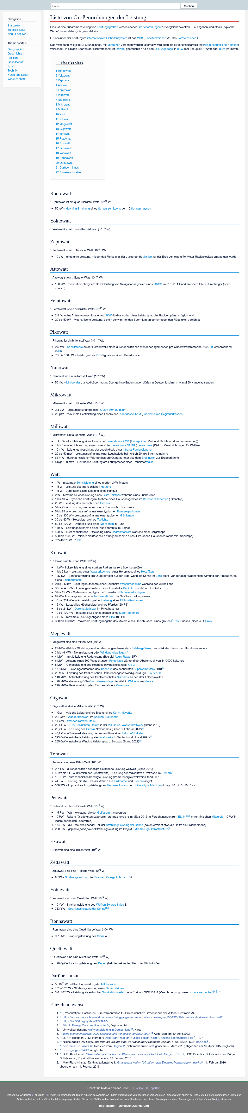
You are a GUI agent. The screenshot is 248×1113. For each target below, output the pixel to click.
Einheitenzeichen (155, 38)
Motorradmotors (129, 612)
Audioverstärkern (104, 596)
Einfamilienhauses (131, 600)
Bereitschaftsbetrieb (155, 499)
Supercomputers (144, 669)
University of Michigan (147, 785)
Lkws (208, 621)
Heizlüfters (148, 571)
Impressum (107, 1106)
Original (117, 1046)
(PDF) (133, 1054)
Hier (47, 1094)
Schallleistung (85, 482)
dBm (222, 49)
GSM (105, 495)
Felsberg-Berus (141, 648)
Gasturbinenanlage (101, 681)
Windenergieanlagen (113, 652)
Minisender (73, 382)
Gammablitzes (115, 988)
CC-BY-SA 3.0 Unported (144, 1088)
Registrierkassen (172, 414)
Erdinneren (148, 457)
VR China (114, 725)
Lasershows (144, 445)
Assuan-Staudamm (106, 717)
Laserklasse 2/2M (118, 441)
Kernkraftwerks (122, 712)
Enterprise (122, 685)
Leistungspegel (163, 49)
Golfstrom (103, 812)
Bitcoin (90, 729)
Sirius (120, 904)
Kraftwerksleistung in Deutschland (108, 1029)
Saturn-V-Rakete (132, 733)
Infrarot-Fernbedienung (137, 449)
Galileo (147, 256)
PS (79, 540)
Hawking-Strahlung (78, 208)
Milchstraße (108, 984)
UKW (108, 315)
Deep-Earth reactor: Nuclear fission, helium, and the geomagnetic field (149, 1037)
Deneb (102, 963)
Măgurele (217, 816)
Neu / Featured (17, 34)
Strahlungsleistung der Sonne (124, 825)
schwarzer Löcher (200, 992)
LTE (98, 355)
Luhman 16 (123, 877)
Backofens (130, 588)
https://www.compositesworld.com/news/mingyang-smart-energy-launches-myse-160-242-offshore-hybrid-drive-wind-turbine (141, 1017)
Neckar (149, 681)
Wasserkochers (100, 571)
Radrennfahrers (121, 532)
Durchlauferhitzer (85, 608)
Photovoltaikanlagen (132, 592)
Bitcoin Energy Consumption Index (85, 1025)
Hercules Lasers (117, 785)
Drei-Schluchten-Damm (84, 725)
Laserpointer (138, 441)
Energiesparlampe (128, 511)
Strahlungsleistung (76, 877)
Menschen (107, 524)
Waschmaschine (130, 584)
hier (32, 1094)
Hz (212, 347)
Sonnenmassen (141, 208)
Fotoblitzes (116, 660)
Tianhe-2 (106, 669)
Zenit (159, 576)
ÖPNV (175, 621)
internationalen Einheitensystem (107, 38)
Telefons (115, 495)
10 (107, 907)
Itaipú (92, 721)
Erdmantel (120, 781)
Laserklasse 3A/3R (123, 445)
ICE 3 (131, 664)
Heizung (106, 600)
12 (218, 991)
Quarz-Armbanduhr (112, 409)
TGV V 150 (154, 673)
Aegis (118, 656)
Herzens (106, 486)
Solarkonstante (72, 580)
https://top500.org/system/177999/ (84, 1021)
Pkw (112, 617)
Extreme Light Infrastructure (150, 829)
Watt (140, 38)
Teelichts (102, 519)
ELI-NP (182, 816)
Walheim (133, 681)
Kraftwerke (106, 737)
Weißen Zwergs (106, 904)
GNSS (158, 284)
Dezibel (120, 49)
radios (149, 462)
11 (215, 991)
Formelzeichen (186, 38)
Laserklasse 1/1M (129, 414)
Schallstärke (75, 347)
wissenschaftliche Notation (221, 45)
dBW (180, 49)
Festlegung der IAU (75, 1050)
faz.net (201, 1042)
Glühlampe (127, 515)
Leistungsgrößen (107, 27)
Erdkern (167, 773)
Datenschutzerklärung (134, 1106)
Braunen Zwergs (104, 877)
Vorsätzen (113, 45)
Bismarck (123, 677)
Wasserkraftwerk (78, 717)
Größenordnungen (149, 27)
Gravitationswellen (113, 992)
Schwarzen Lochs (109, 208)
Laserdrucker (151, 414)
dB (59, 351)
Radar (127, 656)
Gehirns (105, 503)
